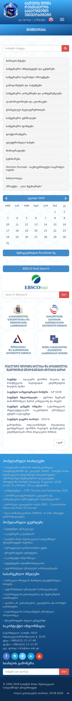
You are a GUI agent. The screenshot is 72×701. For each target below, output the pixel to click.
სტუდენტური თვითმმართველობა (25, 563)
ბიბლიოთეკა (14, 178)
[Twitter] (22, 656)
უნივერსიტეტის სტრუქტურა (21, 553)
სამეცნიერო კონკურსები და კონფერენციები (34, 93)
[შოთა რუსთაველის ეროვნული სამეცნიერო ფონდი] (54, 344)
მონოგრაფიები (15, 150)
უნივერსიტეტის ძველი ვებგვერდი (25, 620)
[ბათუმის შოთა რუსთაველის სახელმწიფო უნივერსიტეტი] (10, 10)
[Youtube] (39, 656)
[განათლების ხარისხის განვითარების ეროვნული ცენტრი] (54, 315)
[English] (50, 20)
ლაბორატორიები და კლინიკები (26, 101)
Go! (64, 294)
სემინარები (13, 159)
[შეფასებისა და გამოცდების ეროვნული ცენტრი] (18, 344)
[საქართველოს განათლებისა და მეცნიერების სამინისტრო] (18, 315)
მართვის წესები (16, 61)
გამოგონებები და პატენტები (24, 85)
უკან (59, 442)
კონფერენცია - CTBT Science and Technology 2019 (36, 491)
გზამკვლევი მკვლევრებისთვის (25, 110)
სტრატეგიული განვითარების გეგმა (26, 548)
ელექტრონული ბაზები (20, 142)
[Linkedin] (30, 656)
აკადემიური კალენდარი (20, 534)
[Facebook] (6, 656)
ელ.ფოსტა (24, 20)
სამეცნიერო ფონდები (20, 126)
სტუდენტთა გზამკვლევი (19, 529)
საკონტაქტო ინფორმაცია (20, 558)
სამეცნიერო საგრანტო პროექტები (28, 77)
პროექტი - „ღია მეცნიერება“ (24, 186)
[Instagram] (14, 656)
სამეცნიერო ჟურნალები (21, 118)
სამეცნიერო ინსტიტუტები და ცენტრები (30, 69)
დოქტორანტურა (16, 134)
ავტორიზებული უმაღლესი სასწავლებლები (31, 568)
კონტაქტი (40, 20)
